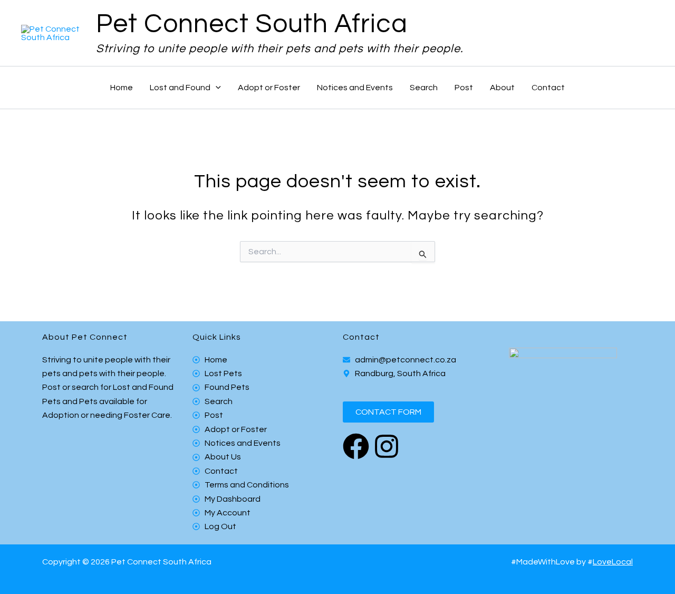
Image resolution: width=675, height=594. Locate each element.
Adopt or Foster (269, 87)
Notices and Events (355, 87)
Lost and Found (180, 87)
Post (464, 87)
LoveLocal (613, 562)
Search (424, 87)
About (502, 87)
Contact (548, 87)
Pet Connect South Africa (252, 24)
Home (121, 87)
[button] (215, 87)
